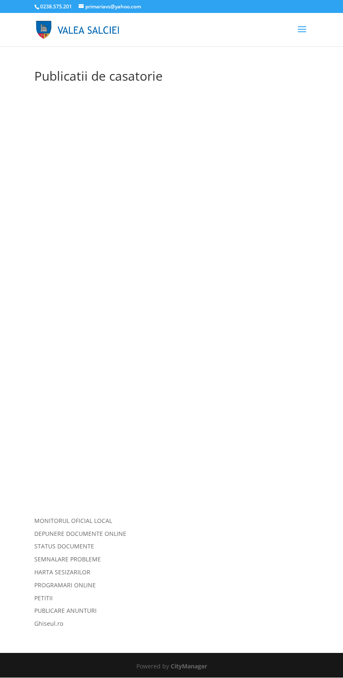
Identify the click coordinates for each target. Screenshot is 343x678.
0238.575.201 (56, 6)
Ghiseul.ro (48, 623)
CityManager (189, 666)
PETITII (43, 598)
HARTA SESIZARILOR (62, 572)
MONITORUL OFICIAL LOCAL (73, 521)
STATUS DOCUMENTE (64, 546)
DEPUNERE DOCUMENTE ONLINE (80, 534)
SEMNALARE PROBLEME (67, 559)
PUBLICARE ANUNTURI (65, 610)
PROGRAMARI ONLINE (65, 585)
